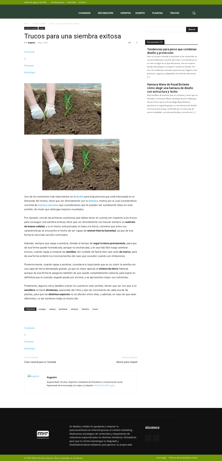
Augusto (31, 42)
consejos (42, 309)
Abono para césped (126, 362)
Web (96, 385)
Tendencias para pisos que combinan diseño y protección (171, 51)
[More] (80, 78)
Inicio (26, 23)
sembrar (74, 309)
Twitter (103, 385)
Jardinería (63, 309)
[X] (196, 2)
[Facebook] (191, 2)
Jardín (41, 28)
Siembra (85, 309)
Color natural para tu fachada (40, 362)
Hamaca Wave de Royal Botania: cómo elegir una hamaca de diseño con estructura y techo (170, 88)
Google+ (111, 385)
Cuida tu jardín (39, 23)
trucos (95, 309)
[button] (194, 13)
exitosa (52, 309)
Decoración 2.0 (155, 42)
